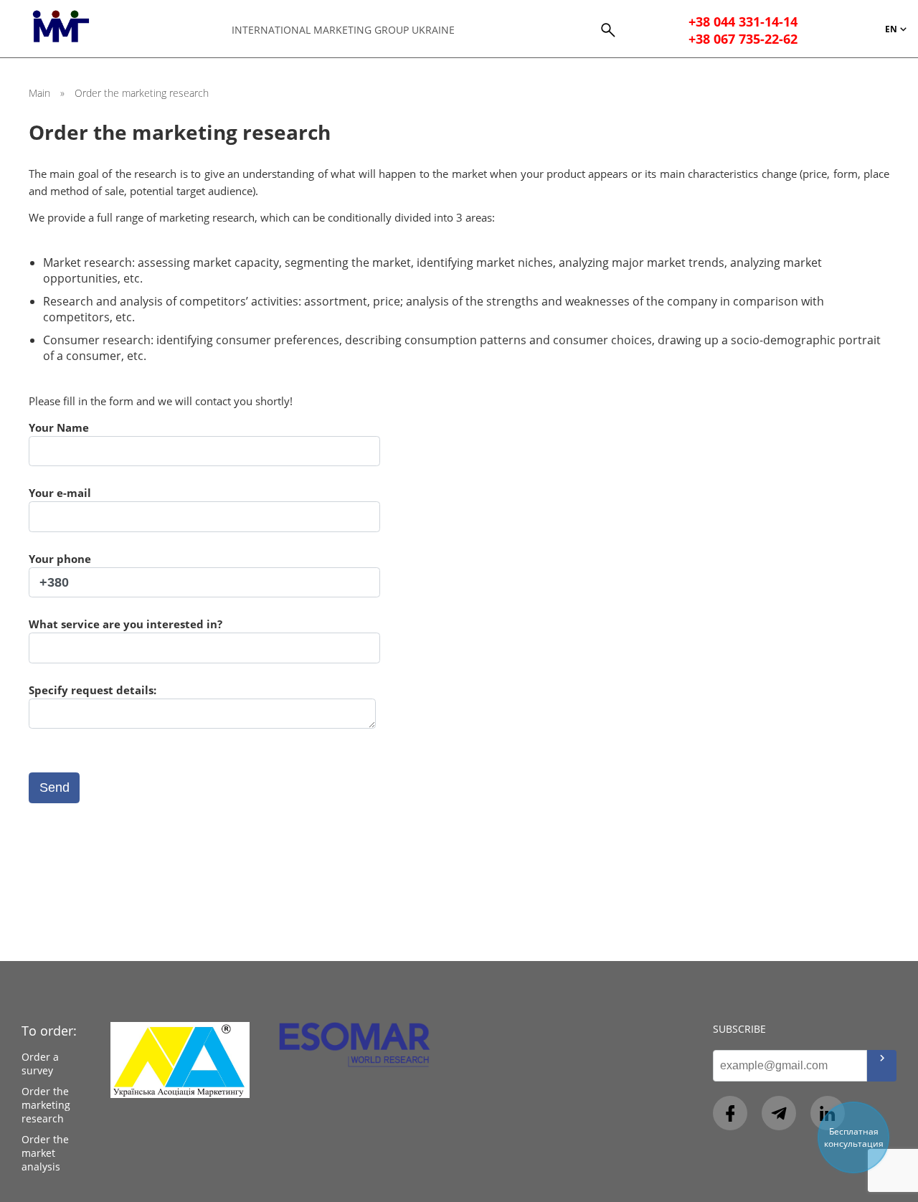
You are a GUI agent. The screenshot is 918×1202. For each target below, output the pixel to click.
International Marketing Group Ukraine (343, 30)
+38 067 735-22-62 (743, 38)
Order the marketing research (46, 1104)
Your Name (59, 427)
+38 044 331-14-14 (743, 21)
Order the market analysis (45, 1152)
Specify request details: (92, 690)
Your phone (60, 559)
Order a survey (40, 1063)
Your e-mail (60, 493)
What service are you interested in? (125, 624)
